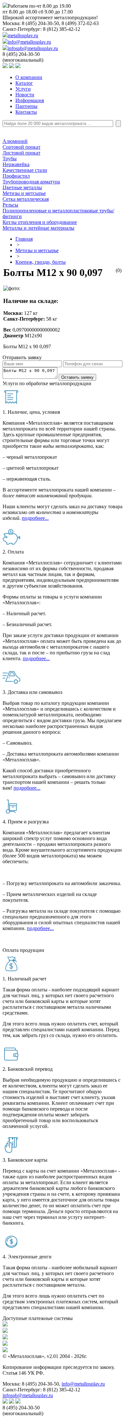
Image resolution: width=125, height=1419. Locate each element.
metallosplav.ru (23, 35)
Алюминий (15, 141)
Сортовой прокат (21, 147)
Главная (24, 239)
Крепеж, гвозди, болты (40, 262)
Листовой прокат (21, 152)
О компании (28, 77)
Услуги (23, 89)
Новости (24, 94)
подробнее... (35, 518)
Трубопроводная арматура (31, 181)
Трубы (10, 158)
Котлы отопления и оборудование (40, 222)
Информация (29, 100)
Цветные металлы (22, 187)
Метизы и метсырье (24, 193)
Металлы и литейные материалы (38, 228)
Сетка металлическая (26, 199)
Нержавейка (16, 164)
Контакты (26, 112)
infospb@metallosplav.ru (33, 48)
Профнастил (16, 176)
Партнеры (26, 106)
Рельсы (10, 205)
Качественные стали (25, 170)
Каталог (24, 83)
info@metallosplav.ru (29, 42)
